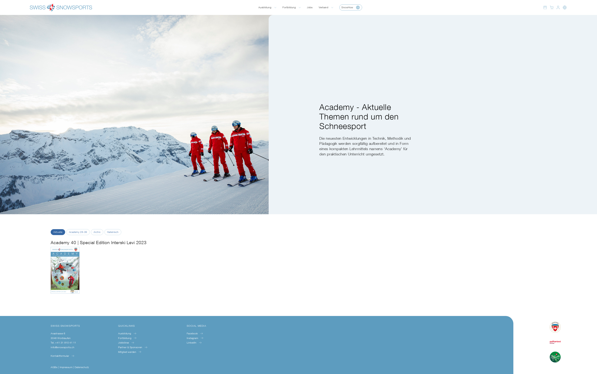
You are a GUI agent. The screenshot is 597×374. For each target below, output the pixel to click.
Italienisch (113, 232)
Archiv (97, 232)
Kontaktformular (60, 355)
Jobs (309, 7)
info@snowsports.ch (62, 347)
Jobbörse (123, 342)
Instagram (192, 338)
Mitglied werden (127, 352)
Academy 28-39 (78, 232)
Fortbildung (289, 7)
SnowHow (347, 7)
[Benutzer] (558, 7)
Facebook (192, 333)
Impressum (66, 367)
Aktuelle (57, 232)
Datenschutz (82, 367)
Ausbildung (264, 7)
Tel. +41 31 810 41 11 (63, 342)
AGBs (54, 367)
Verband (323, 7)
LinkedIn (192, 342)
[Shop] (545, 7)
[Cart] (551, 7)
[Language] (564, 7)
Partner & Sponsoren (130, 347)
